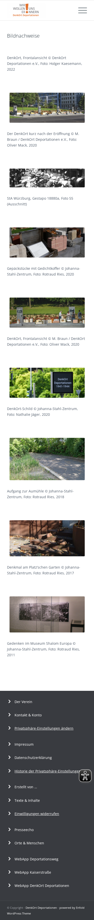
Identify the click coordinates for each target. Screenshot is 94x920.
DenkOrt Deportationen (41, 907)
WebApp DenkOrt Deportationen (42, 885)
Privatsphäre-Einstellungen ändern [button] (44, 728)
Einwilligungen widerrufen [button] (37, 813)
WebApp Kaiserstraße (33, 872)
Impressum (24, 744)
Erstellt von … (26, 786)
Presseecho (24, 829)
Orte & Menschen (29, 843)
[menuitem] (80, 10)
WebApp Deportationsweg (37, 859)
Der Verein (23, 701)
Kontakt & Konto (28, 715)
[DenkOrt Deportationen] (39, 10)
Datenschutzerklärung (33, 757)
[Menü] (80, 10)
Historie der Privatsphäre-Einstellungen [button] (48, 771)
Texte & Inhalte (27, 800)
